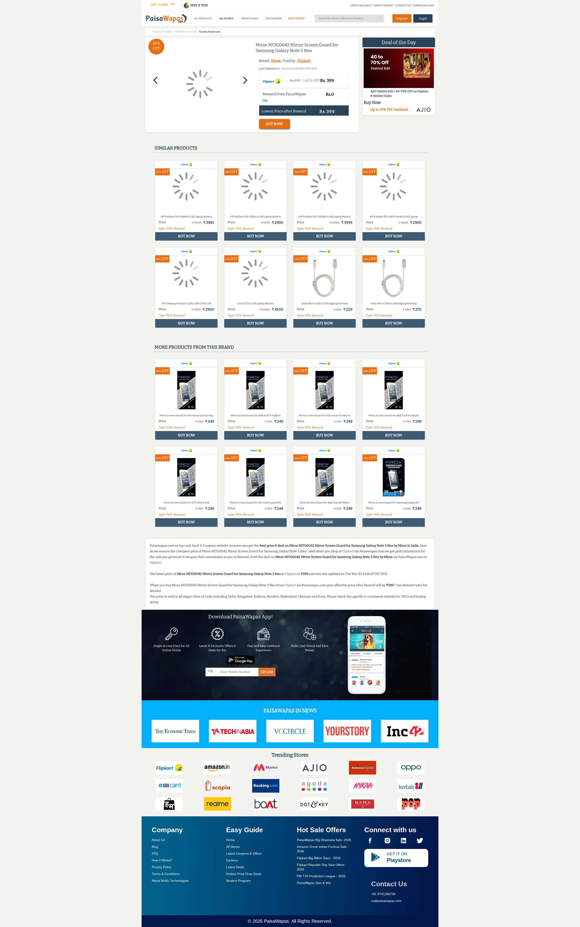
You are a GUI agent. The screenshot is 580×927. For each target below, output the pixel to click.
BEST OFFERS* (296, 18)
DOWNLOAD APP (424, 5)
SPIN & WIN (198, 5)
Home (230, 840)
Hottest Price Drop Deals (243, 874)
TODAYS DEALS (250, 18)
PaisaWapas (276, 921)
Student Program (238, 880)
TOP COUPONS (273, 18)
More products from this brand (194, 347)
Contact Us (389, 884)
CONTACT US (403, 5)
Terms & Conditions (166, 874)
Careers (232, 860)
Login (423, 18)
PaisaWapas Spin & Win (314, 883)
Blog (155, 846)
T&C (265, 100)
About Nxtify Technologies (170, 880)
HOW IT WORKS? (384, 5)
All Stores (233, 846)
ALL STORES (226, 18)
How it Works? (162, 860)
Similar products (176, 148)
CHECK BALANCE (360, 5)
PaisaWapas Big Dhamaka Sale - (324, 840)
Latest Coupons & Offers (243, 853)
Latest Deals (235, 867)
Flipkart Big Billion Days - (319, 858)
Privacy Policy (162, 867)
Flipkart (304, 61)
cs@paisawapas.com (386, 901)
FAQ (155, 853)
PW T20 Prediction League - (321, 876)
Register (402, 18)
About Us (158, 840)
